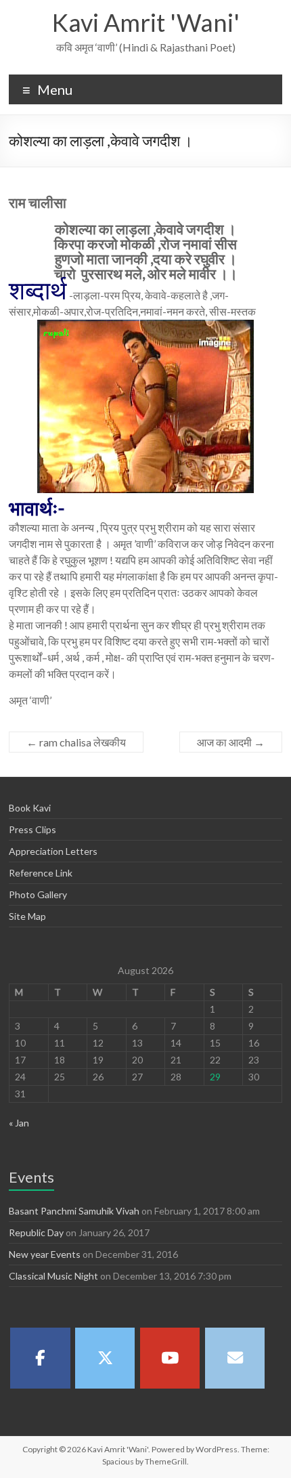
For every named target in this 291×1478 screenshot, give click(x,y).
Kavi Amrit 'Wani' (146, 22)
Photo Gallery (38, 894)
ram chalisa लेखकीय (76, 742)
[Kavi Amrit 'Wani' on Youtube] (170, 1358)
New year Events (45, 1254)
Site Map (27, 916)
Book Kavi (30, 808)
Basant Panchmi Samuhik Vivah (74, 1211)
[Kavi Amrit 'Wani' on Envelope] (235, 1358)
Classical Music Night (53, 1276)
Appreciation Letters (53, 851)
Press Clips (32, 829)
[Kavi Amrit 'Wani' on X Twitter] (105, 1358)
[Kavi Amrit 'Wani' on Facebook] (40, 1358)
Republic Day (36, 1232)
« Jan (19, 1122)
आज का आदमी (231, 742)
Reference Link (40, 873)
